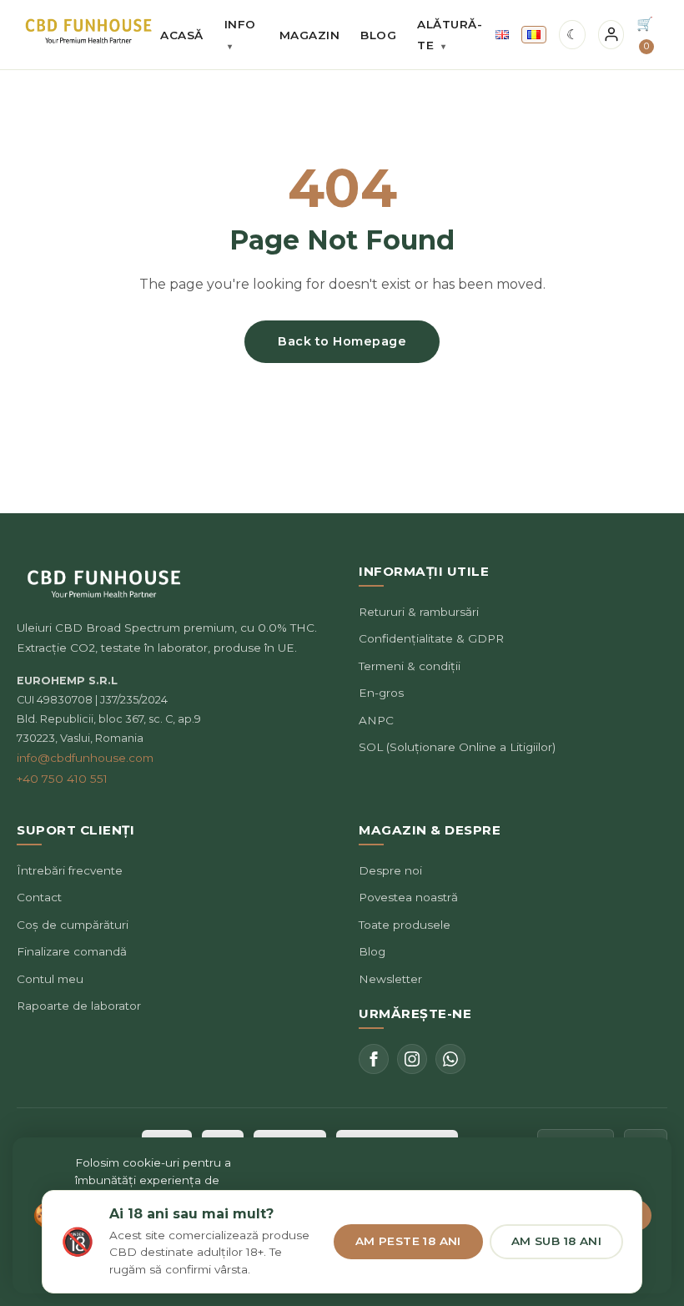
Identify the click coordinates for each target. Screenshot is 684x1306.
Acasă (182, 35)
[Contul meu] (611, 34)
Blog (378, 35)
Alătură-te (449, 35)
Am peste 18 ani (408, 1241)
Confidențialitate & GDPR (431, 638)
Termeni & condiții (409, 666)
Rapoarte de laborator (79, 1005)
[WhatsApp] (450, 1059)
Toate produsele (404, 924)
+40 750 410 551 (62, 778)
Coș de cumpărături (72, 924)
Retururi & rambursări (419, 611)
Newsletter (390, 979)
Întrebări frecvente (70, 870)
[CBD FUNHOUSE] (88, 31)
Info (240, 35)
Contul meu (50, 979)
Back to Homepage (342, 341)
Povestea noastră (408, 897)
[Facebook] (374, 1059)
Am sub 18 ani (556, 1241)
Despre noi (390, 870)
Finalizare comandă (72, 951)
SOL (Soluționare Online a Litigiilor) (457, 747)
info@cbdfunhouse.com (85, 757)
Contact (39, 897)
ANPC (376, 720)
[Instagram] (412, 1059)
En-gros (381, 692)
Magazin (309, 35)
